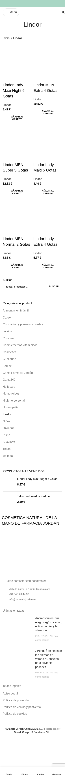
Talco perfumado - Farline (33, 496)
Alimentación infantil (16, 310)
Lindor (7, 414)
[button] (17, 118)
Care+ (7, 317)
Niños (6, 421)
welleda (8, 455)
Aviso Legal (10, 693)
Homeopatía (10, 407)
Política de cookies (15, 713)
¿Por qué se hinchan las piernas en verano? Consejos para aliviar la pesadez (48, 659)
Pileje (6, 435)
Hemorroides (11, 393)
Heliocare (9, 386)
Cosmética (9, 352)
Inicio (6, 38)
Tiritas (6, 448)
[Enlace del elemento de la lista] (32, 594)
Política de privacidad (16, 700)
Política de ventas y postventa (22, 707)
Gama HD (9, 379)
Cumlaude (9, 358)
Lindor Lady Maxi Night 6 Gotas (37, 478)
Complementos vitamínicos (20, 345)
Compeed (9, 338)
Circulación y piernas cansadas (23, 324)
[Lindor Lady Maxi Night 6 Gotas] (8, 483)
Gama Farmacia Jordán (18, 372)
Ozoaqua (8, 428)
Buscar (7, 279)
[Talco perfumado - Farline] (8, 500)
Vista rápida (7, 77)
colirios (7, 331)
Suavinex (9, 442)
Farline (7, 366)
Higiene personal (14, 400)
